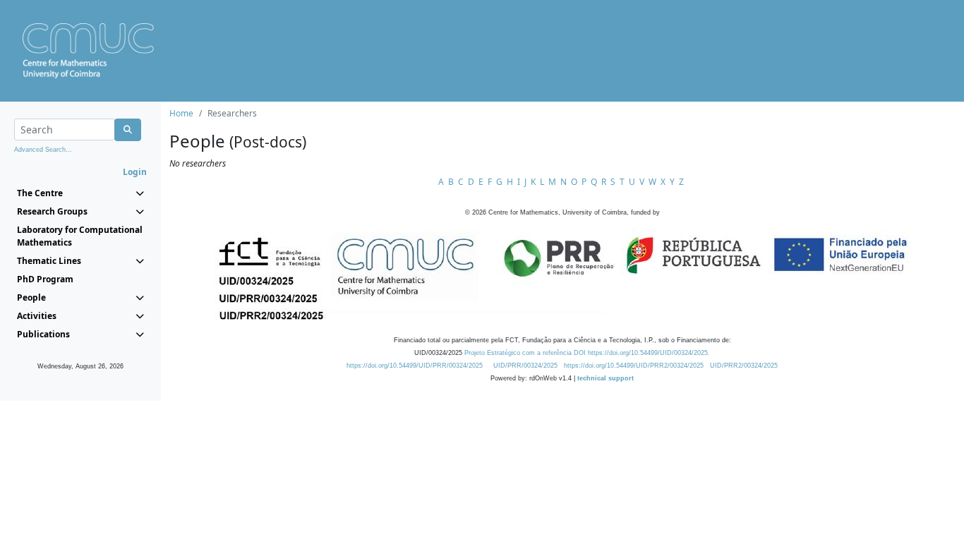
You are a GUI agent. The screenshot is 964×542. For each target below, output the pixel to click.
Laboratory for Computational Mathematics (80, 236)
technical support (605, 378)
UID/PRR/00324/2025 (525, 365)
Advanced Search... (43, 149)
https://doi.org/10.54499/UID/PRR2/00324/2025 (634, 365)
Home (181, 113)
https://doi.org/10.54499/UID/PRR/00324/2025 (415, 365)
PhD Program (45, 279)
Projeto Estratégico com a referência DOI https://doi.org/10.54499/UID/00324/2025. (587, 352)
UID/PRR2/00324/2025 (744, 365)
